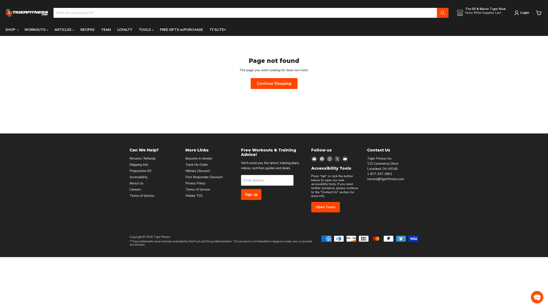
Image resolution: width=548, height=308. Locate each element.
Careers (135, 189)
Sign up (251, 194)
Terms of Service (142, 196)
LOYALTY (124, 29)
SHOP (10, 29)
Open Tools (325, 207)
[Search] (442, 13)
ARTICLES (63, 29)
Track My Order (196, 165)
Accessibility (139, 177)
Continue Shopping (274, 83)
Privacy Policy (195, 183)
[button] (537, 297)
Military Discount (197, 171)
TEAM (106, 29)
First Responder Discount (204, 177)
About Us (136, 183)
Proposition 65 (140, 171)
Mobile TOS (194, 196)
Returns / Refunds (143, 158)
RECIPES (87, 29)
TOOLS (145, 29)
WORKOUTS (35, 29)
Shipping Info (139, 165)
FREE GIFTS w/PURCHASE (181, 29)
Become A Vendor (198, 158)
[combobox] (245, 13)
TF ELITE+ (217, 29)
